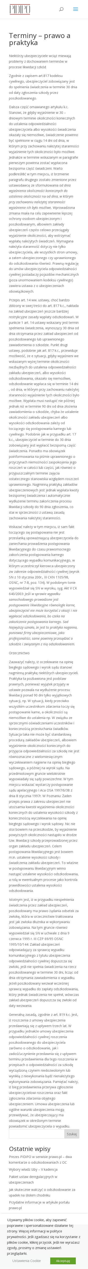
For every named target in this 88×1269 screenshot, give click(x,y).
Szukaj (72, 1134)
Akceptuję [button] (63, 1261)
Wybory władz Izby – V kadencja (33, 1169)
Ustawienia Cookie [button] (26, 1260)
